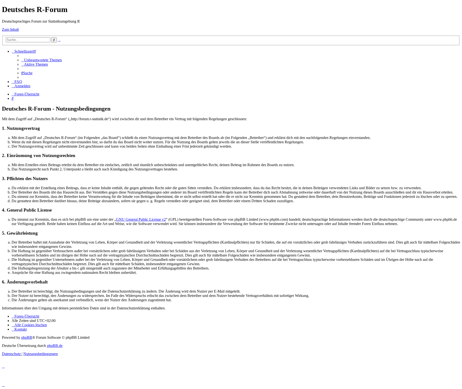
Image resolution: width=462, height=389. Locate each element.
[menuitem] (41, 60)
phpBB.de (55, 346)
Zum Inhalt (10, 29)
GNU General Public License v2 (141, 219)
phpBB (26, 337)
